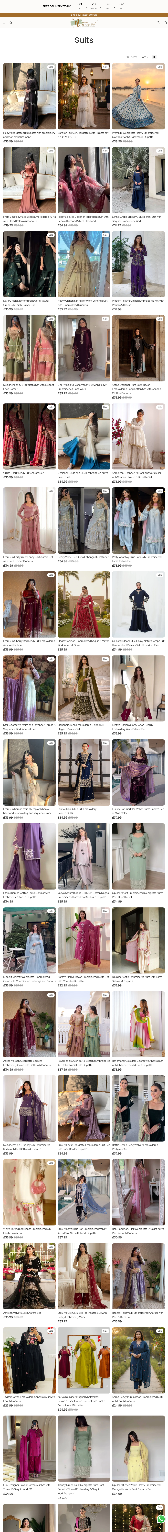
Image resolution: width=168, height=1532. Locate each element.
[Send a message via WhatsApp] (161, 1519)
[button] (145, 57)
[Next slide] (51, 96)
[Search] (10, 22)
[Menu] (4, 22)
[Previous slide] (8, 96)
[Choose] (51, 124)
